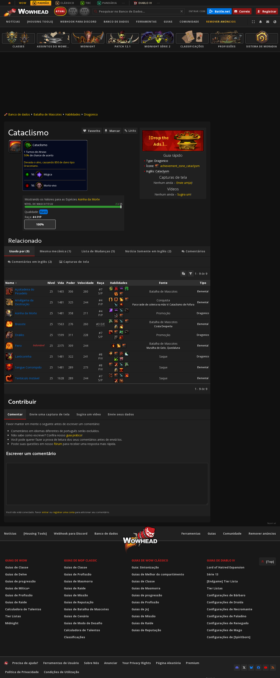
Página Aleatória (168, 663)
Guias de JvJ (140, 609)
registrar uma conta (64, 512)
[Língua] (275, 22)
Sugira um (184, 194)
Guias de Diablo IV (221, 560)
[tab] (19, 251)
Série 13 (212, 574)
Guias (168, 21)
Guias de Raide (16, 602)
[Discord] (237, 667)
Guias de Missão (76, 595)
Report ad (271, 523)
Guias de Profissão (19, 595)
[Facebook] (258, 667)
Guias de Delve (16, 574)
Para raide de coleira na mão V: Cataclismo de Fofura (163, 304)
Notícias (13, 21)
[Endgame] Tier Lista (222, 581)
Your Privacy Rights (136, 663)
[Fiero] (9, 346)
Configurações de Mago (224, 630)
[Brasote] (9, 324)
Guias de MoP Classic (80, 560)
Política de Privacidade (22, 672)
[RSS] (273, 667)
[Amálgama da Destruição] (9, 302)
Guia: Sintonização (145, 567)
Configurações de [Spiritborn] (228, 637)
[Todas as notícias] (9, 3)
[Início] (27, 11)
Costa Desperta (163, 326)
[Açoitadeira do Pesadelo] (9, 291)
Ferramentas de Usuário (61, 663)
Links (132, 131)
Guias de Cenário (76, 616)
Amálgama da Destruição (24, 302)
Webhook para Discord (78, 21)
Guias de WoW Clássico (150, 560)
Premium (192, 663)
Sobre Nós (91, 663)
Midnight (11, 623)
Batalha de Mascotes (47, 114)
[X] (244, 667)
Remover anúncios (221, 21)
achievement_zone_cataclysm (179, 166)
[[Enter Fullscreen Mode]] (253, 22)
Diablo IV (145, 3)
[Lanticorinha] (9, 356)
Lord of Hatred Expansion (225, 567)
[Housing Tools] (35, 533)
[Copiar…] (183, 273)
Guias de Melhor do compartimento (158, 574)
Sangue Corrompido (28, 367)
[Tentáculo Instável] (9, 378)
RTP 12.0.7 (84, 11)
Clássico (67, 3)
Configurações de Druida (225, 602)
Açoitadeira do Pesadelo (24, 291)
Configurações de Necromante (229, 609)
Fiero (18, 346)
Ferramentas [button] (146, 21)
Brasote (20, 324)
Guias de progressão (20, 581)
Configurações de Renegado (228, 623)
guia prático (74, 435)
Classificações (74, 637)
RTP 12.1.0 (73, 11)
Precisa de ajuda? (25, 663)
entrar (45, 512)
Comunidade (189, 21)
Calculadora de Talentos (23, 609)
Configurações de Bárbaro (226, 595)
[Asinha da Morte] (9, 313)
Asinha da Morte (89, 199)
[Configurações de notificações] (260, 22)
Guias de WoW (16, 560)
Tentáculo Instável (27, 378)
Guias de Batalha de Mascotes (86, 609)
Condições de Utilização (61, 672)
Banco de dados (116, 21)
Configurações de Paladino (226, 616)
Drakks (19, 335)
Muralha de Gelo (156, 348)
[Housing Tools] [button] (40, 21)
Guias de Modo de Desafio (83, 623)
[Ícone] (15, 146)
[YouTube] (266, 667)
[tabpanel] (107, 330)
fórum (58, 444)
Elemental (202, 291)
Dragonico (91, 114)
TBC (88, 3)
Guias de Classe (16, 567)
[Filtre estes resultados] (191, 273)
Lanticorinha (23, 356)
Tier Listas (13, 616)
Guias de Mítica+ (17, 588)
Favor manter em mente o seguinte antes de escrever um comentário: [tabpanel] (64, 468)
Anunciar (110, 663)
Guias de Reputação (78, 602)
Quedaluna (173, 348)
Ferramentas (190, 533)
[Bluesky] (251, 667)
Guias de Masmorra (78, 581)
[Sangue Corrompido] (9, 367)
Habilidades (72, 114)
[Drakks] (9, 335)
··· (123, 3)
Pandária (109, 3)
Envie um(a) (184, 183)
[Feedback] (268, 22)
